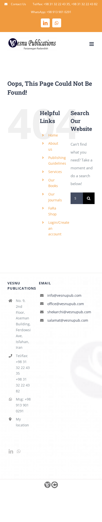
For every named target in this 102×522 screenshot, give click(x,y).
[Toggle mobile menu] (92, 44)
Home (53, 135)
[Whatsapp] (19, 451)
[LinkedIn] (11, 451)
